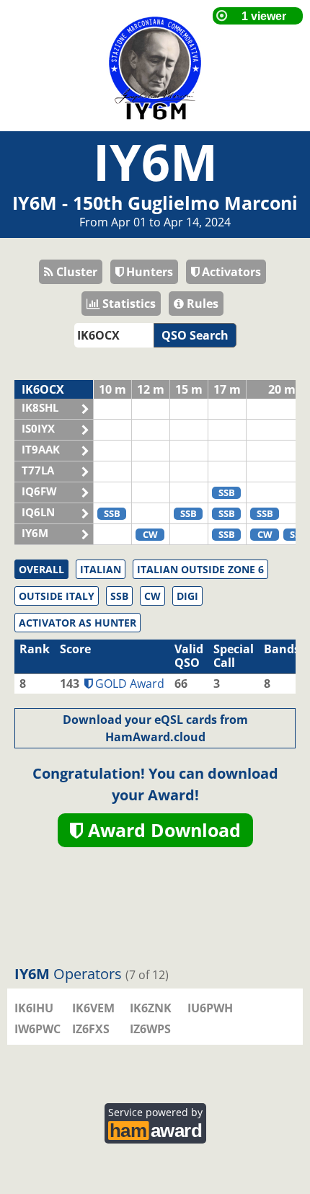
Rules (201, 303)
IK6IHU (33, 1008)
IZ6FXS (91, 1029)
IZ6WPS (150, 1029)
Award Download (162, 830)
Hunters (148, 272)
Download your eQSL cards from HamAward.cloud (155, 728)
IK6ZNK (151, 1008)
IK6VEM (93, 1008)
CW (152, 596)
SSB (119, 596)
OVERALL (41, 569)
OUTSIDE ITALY (56, 596)
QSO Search (195, 335)
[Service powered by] (155, 1129)
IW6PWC (37, 1029)
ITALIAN (100, 569)
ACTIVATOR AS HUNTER (77, 622)
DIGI (187, 596)
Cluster (75, 272)
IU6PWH (210, 1008)
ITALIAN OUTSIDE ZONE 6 (200, 569)
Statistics (127, 303)
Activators (230, 272)
